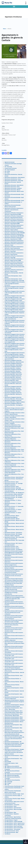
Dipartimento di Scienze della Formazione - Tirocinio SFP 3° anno (14, 657)
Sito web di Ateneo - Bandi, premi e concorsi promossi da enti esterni (14, 802)
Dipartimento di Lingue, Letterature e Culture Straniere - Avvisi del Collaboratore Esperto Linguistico (14, 409)
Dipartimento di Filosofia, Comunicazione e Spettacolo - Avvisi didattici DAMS (14, 222)
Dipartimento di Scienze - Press (11, 546)
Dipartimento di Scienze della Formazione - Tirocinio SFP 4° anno (14, 660)
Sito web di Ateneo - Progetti (11, 820)
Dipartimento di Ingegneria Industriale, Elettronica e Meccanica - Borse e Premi (13, 373)
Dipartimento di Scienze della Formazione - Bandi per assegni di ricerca (14, 564)
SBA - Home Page (8, 781)
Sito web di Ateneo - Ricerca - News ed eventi (14, 824)
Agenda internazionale (9, 162)
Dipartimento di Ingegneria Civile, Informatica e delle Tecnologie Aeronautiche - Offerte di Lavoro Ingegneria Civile (14, 340)
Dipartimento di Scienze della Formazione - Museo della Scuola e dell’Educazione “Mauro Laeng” (14, 643)
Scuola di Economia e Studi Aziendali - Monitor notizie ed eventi (13, 791)
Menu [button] (25, 842)
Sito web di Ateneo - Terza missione (12, 829)
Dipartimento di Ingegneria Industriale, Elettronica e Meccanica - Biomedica (13, 370)
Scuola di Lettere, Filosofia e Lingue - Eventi (14, 794)
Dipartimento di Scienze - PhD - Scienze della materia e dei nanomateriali (14, 538)
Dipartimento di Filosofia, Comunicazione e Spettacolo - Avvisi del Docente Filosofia (14, 216)
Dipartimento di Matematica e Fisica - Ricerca (14, 469)
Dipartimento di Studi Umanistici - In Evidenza (15, 720)
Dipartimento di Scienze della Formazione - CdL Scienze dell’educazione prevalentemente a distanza (14, 608)
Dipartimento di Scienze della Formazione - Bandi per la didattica (14, 567)
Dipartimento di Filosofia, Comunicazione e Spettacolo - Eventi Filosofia (14, 253)
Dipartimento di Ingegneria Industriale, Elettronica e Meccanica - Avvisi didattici (13, 364)
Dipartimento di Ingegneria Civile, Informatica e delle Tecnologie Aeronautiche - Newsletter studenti (14, 313)
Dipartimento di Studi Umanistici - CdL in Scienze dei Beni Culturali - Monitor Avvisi (14, 711)
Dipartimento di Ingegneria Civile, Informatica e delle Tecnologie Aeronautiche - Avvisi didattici (14, 293)
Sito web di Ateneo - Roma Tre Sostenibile (14, 827)
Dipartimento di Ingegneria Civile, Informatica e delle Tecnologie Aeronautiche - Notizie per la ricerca (14, 326)
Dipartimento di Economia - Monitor (12, 190)
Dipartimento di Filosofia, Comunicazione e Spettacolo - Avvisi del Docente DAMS (14, 213)
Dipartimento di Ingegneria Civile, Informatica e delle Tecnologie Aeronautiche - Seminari (14, 353)
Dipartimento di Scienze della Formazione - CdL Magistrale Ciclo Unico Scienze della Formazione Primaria (14, 583)
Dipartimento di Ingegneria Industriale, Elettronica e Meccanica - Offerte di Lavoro (14, 398)
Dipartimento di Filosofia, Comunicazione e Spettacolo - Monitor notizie (14, 270)
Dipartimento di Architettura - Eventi (13, 179)
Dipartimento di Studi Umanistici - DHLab (14, 717)
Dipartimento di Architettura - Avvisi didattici (15, 177)
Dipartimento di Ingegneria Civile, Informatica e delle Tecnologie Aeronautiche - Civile (14, 296)
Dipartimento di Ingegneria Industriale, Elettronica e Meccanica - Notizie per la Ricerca (13, 394)
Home (4, 28)
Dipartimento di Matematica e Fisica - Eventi (14, 449)
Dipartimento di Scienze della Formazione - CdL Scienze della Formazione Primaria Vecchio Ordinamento (14, 617)
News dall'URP (8, 761)
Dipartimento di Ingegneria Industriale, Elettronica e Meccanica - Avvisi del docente (14, 361)
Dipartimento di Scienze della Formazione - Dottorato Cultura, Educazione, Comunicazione (14, 625)
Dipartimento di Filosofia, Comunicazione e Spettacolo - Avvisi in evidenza (14, 229)
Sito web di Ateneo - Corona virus (12, 804)
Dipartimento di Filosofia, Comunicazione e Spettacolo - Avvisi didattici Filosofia (14, 225)
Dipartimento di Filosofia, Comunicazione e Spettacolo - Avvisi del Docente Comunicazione (14, 210)
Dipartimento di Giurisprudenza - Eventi (13, 279)
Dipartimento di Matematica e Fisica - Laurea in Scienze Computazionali (14, 464)
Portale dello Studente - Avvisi (11, 763)
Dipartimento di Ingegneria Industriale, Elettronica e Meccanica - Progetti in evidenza (15, 401)
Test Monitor (7, 834)
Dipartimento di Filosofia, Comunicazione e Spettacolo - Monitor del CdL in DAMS (14, 259)
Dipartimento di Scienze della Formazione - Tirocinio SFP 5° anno (14, 664)
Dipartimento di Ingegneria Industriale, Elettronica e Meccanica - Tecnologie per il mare (14, 405)
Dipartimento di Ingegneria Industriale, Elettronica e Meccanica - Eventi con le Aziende (13, 383)
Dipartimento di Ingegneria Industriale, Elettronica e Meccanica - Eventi (13, 379)
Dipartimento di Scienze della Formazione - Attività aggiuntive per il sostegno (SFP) (14, 551)
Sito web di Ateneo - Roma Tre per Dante (13, 826)
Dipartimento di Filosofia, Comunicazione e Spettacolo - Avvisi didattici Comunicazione (14, 219)
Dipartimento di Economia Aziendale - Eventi (14, 200)
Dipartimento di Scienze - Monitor (12, 518)
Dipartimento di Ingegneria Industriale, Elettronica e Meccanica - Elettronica (13, 376)
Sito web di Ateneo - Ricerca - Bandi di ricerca (14, 823)
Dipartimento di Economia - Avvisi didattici (14, 185)
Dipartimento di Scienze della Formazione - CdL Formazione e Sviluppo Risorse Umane (14, 579)
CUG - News (7, 173)
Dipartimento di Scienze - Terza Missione (13, 549)
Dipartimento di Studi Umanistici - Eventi (14, 718)
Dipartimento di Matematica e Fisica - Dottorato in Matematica (13, 447)
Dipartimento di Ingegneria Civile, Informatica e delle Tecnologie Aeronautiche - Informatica (15, 305)
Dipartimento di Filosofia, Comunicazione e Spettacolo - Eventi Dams (14, 250)
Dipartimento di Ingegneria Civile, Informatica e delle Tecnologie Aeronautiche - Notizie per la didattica (14, 322)
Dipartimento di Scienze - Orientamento (13, 532)
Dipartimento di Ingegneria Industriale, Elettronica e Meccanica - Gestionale (13, 387)
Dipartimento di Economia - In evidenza (13, 188)
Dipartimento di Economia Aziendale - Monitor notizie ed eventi (13, 205)
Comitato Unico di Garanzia (11, 168)
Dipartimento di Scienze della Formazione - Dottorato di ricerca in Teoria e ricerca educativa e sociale (14, 629)
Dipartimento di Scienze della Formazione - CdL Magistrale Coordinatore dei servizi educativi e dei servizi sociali (14, 588)
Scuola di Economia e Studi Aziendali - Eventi (14, 786)
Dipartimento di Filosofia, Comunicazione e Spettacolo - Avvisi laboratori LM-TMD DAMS (14, 235)
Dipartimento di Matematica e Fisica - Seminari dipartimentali (13, 471)
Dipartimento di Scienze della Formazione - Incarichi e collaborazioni (14, 639)
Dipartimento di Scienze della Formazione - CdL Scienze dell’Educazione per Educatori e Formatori (14, 603)
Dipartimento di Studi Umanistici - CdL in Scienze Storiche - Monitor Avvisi (13, 714)
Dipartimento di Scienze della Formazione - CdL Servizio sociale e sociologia (14, 621)
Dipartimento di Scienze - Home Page (13, 488)
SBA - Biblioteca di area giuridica (12, 775)
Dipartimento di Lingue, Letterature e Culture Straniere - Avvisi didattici (14, 416)
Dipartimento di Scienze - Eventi (12, 486)
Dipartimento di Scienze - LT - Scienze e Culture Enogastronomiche (13, 510)
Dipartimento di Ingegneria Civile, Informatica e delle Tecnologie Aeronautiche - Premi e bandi (14, 349)
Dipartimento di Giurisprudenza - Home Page (14, 280)
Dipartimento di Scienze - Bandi (11, 482)
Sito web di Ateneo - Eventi (10, 806)
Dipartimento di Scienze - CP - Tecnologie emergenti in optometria (14, 484)
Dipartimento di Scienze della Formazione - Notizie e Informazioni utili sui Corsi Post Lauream (14, 648)
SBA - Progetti (8, 783)
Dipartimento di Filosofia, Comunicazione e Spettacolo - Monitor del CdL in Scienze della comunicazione (14, 266)
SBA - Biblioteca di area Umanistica (12, 780)
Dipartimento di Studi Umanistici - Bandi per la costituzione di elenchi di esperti (14, 705)
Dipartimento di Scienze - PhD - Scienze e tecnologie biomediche (13, 544)
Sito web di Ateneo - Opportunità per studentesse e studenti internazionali (13, 817)
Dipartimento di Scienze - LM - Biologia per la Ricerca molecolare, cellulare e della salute (14, 493)
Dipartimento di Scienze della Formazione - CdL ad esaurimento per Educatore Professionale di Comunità (14, 571)
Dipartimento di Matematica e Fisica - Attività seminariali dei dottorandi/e (13, 425)
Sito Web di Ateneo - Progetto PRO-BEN (13, 821)
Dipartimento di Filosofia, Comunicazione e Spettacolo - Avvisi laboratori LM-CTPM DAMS (15, 232)
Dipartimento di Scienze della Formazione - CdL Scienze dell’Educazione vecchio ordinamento (14, 612)
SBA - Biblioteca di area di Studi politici (13, 774)
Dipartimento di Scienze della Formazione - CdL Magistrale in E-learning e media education (14, 592)
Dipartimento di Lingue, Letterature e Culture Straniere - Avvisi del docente (14, 413)
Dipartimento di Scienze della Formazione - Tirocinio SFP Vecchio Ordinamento (14, 667)
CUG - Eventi (7, 171)
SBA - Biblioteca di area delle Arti (12, 766)
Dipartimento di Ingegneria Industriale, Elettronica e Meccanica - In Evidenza (13, 367)
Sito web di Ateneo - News (10, 812)
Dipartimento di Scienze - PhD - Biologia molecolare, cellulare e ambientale (13, 534)
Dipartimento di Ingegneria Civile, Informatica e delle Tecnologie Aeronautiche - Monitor (14, 308)
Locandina (4, 150)
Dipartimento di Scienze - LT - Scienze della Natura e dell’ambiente (14, 507)
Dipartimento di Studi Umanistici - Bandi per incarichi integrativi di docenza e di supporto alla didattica (14, 701)
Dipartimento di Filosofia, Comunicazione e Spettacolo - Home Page (14, 256)
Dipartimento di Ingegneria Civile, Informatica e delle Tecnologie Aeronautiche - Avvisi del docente (14, 288)
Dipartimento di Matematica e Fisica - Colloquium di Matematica (13, 438)
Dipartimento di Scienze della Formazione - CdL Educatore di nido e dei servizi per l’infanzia (14, 575)
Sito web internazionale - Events (12, 831)
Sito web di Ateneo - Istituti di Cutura (13, 807)
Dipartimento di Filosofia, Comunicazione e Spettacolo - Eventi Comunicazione (14, 247)
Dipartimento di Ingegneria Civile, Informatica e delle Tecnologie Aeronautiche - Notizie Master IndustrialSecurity (14, 317)
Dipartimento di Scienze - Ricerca (12, 548)
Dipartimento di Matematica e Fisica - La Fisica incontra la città (13, 454)
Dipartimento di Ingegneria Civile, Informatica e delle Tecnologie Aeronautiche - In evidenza (14, 302)
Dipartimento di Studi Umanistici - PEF (13, 741)
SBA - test (7, 784)
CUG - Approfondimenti (10, 170)
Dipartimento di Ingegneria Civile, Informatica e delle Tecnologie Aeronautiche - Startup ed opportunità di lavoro (14, 357)
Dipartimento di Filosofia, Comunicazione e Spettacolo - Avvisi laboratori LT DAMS (14, 238)
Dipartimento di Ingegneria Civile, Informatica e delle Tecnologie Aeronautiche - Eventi (14, 299)
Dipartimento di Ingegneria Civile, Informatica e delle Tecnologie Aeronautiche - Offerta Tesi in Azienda (14, 331)
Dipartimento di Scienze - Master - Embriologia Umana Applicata (12, 516)
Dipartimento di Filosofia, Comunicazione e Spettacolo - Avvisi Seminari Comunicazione (14, 241)
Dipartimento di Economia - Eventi (12, 186)
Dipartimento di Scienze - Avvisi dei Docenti (14, 477)
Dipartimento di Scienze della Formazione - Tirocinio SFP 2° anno (14, 654)
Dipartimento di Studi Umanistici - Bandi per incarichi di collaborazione (14, 697)
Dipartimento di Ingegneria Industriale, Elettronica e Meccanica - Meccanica (13, 390)
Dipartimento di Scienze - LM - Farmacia (13, 495)
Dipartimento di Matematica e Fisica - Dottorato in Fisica (13, 444)
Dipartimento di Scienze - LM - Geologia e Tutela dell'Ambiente (13, 498)
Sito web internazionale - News (11, 832)
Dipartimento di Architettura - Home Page (14, 180)
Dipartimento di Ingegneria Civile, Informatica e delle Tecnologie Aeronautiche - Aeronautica (14, 283)
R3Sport (6, 764)
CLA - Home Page (8, 166)
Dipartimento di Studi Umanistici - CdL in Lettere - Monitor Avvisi (13, 708)
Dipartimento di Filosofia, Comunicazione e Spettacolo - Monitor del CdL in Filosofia (14, 262)
